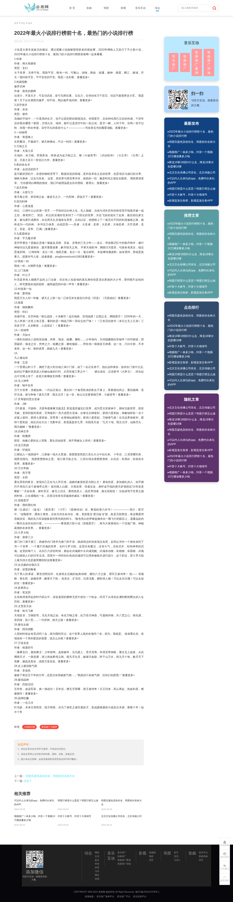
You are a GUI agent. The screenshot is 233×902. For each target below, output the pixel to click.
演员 (176, 856)
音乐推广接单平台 (106, 896)
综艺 (151, 860)
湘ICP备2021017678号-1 (147, 892)
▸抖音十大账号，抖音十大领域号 (187, 194)
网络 (97, 852)
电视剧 (152, 852)
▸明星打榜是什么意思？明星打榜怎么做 (191, 188)
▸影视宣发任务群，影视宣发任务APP (190, 200)
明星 (106, 7)
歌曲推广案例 (196, 62)
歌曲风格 (203, 856)
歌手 (176, 852)
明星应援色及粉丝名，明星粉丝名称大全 (50, 776)
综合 (157, 7)
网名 (97, 875)
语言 (201, 860)
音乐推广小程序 (49, 727)
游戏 (97, 878)
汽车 (97, 871)
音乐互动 (140, 7)
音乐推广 (173, 62)
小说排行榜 (29, 727)
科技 (97, 863)
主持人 (177, 860)
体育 (97, 867)
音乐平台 (203, 852)
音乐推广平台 (124, 896)
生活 (97, 856)
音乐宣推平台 (140, 896)
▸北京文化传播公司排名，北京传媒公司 (191, 172)
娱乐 (30, 23)
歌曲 (89, 7)
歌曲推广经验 (208, 62)
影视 (123, 7)
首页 (16, 23)
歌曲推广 (184, 62)
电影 (151, 856)
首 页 (72, 7)
